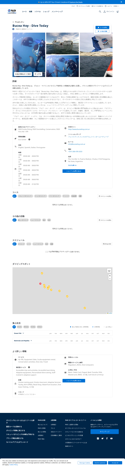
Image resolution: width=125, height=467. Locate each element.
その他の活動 (103, 31)
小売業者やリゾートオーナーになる (76, 442)
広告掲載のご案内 (56, 435)
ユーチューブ (103, 137)
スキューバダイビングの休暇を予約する (20, 434)
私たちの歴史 (42, 432)
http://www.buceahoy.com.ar (79, 129)
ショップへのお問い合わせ (74, 171)
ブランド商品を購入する (14, 438)
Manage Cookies (84, 463)
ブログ (73, 6)
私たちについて (42, 424)
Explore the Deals (76, 2)
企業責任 (40, 435)
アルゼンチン (19, 22)
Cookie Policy (13, 465)
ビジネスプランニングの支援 (74, 435)
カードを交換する (98, 6)
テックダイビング (40, 196)
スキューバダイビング (25, 196)
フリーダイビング (54, 196)
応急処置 (74, 196)
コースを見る (103, 27)
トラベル (37, 11)
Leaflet (110, 313)
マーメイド (66, 196)
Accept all (115, 463)
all (14, 327)
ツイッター (95, 137)
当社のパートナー (56, 432)
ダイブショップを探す (84, 6)
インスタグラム (85, 137)
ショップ (46, 11)
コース (24, 11)
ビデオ (39, 74)
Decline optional (100, 463)
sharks (19, 327)
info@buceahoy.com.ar (76, 144)
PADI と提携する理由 (71, 424)
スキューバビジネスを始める (74, 432)
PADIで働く (41, 439)
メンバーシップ (57, 11)
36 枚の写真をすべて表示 (23, 74)
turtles (33, 327)
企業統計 (53, 424)
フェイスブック (73, 137)
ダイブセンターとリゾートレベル (75, 428)
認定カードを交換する (14, 426)
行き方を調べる (72, 165)
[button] (84, 308)
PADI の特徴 (41, 428)
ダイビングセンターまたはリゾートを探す (20, 421)
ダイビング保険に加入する (15, 430)
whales (26, 327)
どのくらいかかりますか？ (73, 439)
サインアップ (104, 432)
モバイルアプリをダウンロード (17, 442)
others (40, 327)
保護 (30, 11)
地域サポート (69, 446)
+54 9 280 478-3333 (75, 151)
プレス (53, 428)
